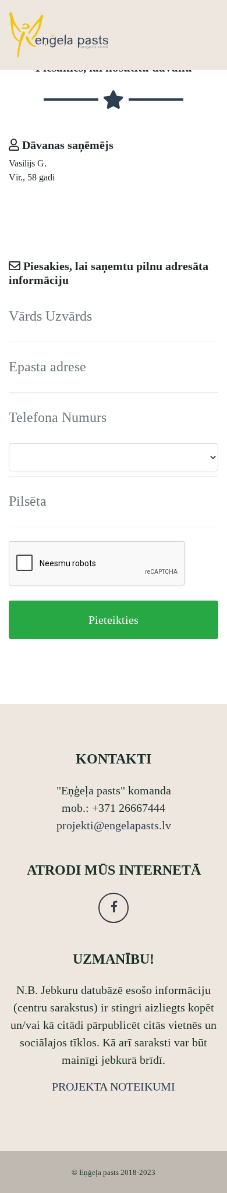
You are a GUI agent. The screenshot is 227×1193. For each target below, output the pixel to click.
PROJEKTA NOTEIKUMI (113, 1086)
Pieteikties (113, 619)
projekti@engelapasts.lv (113, 825)
